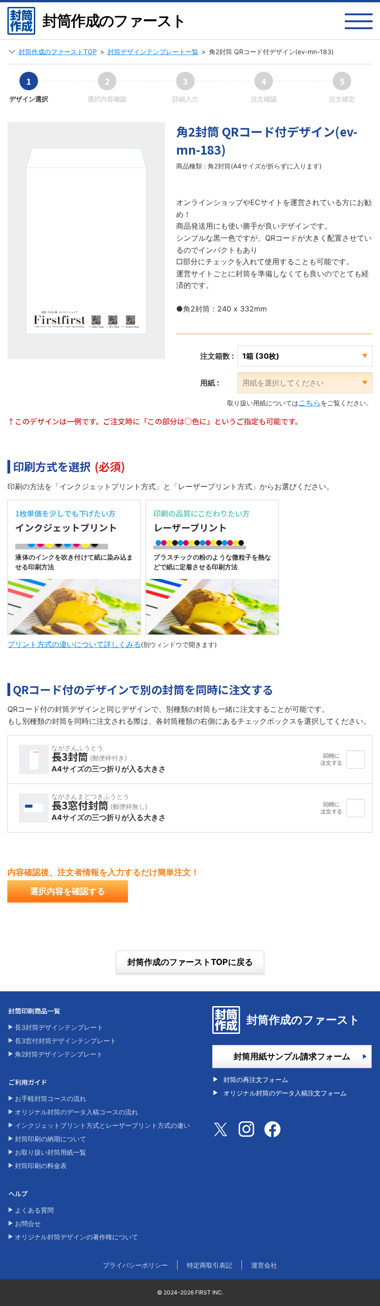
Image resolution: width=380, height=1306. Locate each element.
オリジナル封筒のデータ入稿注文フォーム (285, 1093)
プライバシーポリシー (135, 1265)
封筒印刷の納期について (50, 1139)
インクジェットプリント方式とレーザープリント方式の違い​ (102, 1125)
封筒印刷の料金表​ (41, 1165)
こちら (309, 402)
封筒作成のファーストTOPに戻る (190, 962)
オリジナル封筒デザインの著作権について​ (76, 1237)
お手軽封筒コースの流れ (50, 1098)
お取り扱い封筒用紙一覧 (50, 1152)
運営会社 (264, 1265)
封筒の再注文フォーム (255, 1079)
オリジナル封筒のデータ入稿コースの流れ (76, 1112)
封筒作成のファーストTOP (58, 52)
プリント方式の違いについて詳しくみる (74, 644)
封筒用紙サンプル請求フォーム (292, 1056)
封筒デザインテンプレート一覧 (153, 52)
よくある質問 (34, 1210)
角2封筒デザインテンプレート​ (59, 1054)
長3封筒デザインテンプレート (59, 1027)
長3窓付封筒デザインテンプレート (65, 1041)
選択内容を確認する (67, 891)
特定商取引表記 (209, 1265)
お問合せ (28, 1223)
